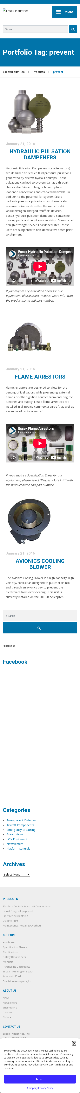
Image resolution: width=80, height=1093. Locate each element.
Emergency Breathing (21, 830)
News (6, 998)
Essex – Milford (12, 976)
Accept (40, 1079)
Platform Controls (18, 848)
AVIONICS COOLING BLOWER (40, 564)
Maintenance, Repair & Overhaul (22, 925)
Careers (7, 1012)
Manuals (8, 962)
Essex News (15, 834)
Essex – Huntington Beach (18, 971)
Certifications (10, 952)
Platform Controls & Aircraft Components (27, 906)
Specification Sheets (15, 947)
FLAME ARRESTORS (40, 377)
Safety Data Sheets (14, 957)
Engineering (10, 1007)
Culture (7, 1017)
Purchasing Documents (16, 966)
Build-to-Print (10, 920)
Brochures (9, 942)
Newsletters (15, 844)
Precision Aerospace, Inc (17, 981)
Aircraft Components (20, 825)
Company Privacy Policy (40, 1088)
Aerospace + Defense (21, 820)
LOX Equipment (17, 839)
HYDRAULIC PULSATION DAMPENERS (40, 154)
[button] (74, 1043)
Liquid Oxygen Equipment (18, 911)
